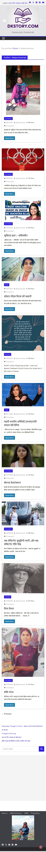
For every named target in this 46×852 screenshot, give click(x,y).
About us (4, 813)
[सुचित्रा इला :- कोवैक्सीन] (23, 210)
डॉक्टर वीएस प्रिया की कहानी (17, 296)
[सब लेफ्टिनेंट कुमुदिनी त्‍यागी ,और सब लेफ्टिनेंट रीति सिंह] (23, 513)
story (6, 285)
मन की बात (5, 730)
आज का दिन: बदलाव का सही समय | (12, 737)
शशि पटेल (9, 692)
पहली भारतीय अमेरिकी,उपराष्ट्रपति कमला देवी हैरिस (20, 423)
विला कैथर (9, 608)
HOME (26, 813)
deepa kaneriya (20, 122)
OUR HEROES (8, 118)
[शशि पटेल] (23, 652)
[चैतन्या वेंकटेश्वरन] (23, 455)
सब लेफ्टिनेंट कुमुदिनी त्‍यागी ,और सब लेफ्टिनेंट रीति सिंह (21, 542)
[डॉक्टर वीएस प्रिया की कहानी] (23, 269)
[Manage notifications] (41, 847)
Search (41, 749)
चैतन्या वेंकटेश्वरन (12, 482)
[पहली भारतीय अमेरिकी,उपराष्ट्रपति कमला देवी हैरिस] (23, 394)
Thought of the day (9, 733)
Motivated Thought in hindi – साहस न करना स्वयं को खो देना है (22, 726)
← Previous (7, 714)
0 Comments (10, 181)
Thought (7, 354)
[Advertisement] (23, 778)
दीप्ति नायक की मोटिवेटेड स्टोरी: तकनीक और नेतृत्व (16, 741)
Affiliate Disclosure (16, 813)
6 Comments (10, 126)
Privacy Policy (35, 813)
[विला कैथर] (23, 578)
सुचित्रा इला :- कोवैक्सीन (16, 235)
